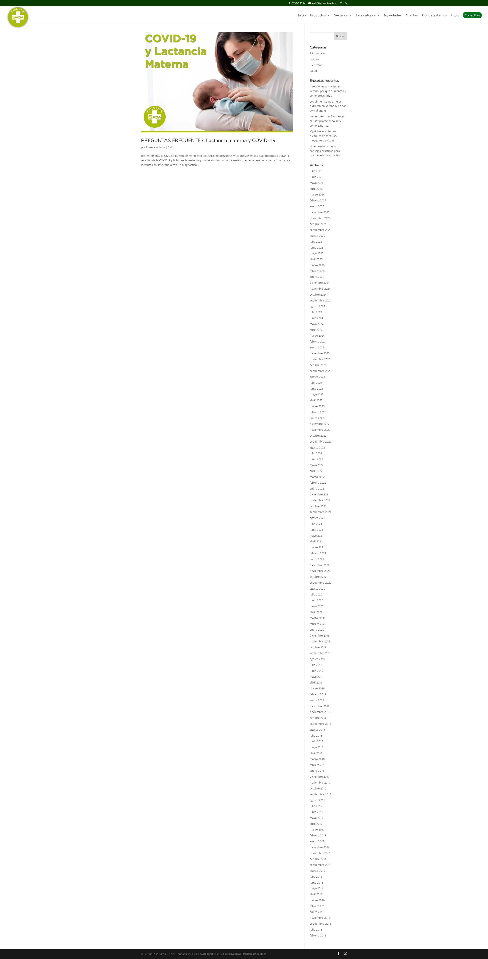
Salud (171, 147)
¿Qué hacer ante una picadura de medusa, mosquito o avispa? (323, 135)
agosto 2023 (317, 377)
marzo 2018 (317, 759)
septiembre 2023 (320, 371)
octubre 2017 (318, 788)
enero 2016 (317, 912)
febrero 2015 (318, 935)
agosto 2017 (317, 800)
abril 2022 (316, 471)
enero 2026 (317, 206)
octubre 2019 (318, 647)
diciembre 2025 (320, 212)
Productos (318, 16)
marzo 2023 (317, 406)
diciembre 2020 (320, 565)
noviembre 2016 (320, 853)
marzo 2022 (317, 477)
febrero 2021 (318, 553)
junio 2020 (316, 600)
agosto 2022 (317, 447)
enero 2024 (317, 347)
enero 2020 (317, 629)
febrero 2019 (318, 694)
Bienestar (316, 65)
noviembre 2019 (320, 641)
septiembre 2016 (320, 865)
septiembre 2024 (320, 300)
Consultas (472, 16)
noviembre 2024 (320, 288)
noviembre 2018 (320, 712)
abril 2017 (316, 824)
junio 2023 (316, 388)
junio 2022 (316, 459)
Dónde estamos (434, 16)
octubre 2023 (318, 365)
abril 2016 (316, 894)
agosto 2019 (317, 659)
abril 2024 (316, 330)
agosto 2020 (317, 588)
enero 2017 (317, 841)
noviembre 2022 (320, 429)
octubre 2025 (318, 224)
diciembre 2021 (320, 494)
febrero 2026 (318, 200)
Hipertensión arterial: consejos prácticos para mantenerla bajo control (325, 151)
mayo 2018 (316, 747)
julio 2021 (316, 524)
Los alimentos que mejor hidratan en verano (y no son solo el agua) (328, 106)
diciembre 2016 (320, 847)
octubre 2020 (318, 576)
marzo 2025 (317, 265)
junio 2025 (316, 247)
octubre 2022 (318, 435)
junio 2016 (316, 882)
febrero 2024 (318, 341)
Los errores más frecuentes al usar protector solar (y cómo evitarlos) (327, 121)
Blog (455, 16)
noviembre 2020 (320, 571)
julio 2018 (316, 735)
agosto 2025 (317, 236)
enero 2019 (317, 700)
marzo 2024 (317, 335)
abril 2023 (316, 400)
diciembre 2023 (320, 353)
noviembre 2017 (320, 782)
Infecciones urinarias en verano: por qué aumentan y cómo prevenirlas (328, 91)
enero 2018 (317, 770)
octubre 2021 (318, 506)
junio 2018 (316, 741)
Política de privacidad (227, 954)
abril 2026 (316, 189)
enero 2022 (317, 488)
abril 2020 (316, 612)
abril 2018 (316, 753)
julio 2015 (316, 929)
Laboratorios (366, 16)
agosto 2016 (317, 871)
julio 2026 (316, 171)
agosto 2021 (317, 518)
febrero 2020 (318, 624)
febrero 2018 (318, 765)
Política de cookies (254, 954)
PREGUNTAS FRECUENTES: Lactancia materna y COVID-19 (208, 140)
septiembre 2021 (320, 512)
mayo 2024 (316, 324)
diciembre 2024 (320, 282)
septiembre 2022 (320, 441)
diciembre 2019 (320, 635)
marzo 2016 (317, 900)
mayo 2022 (316, 465)
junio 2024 (316, 318)
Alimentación (318, 53)
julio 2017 (316, 806)
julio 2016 (316, 876)
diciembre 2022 (320, 424)
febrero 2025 (318, 271)
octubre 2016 (318, 859)
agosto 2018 (317, 729)
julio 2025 (316, 241)
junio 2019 (316, 671)
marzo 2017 (317, 829)
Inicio (302, 16)
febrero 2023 (318, 412)
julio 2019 (316, 665)
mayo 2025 (316, 253)
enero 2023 (317, 418)
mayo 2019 (316, 677)
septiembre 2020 (320, 582)
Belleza (314, 59)
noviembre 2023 (320, 359)
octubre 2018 (318, 718)
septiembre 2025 (320, 230)
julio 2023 (316, 383)
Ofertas (412, 16)
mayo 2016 (316, 888)
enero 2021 (317, 559)
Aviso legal (206, 954)
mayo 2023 (316, 394)
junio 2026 (316, 177)
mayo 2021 (316, 535)
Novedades (393, 16)
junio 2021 (316, 530)
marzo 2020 (317, 618)
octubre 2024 (318, 294)
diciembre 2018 (320, 706)
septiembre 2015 (320, 923)
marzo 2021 (317, 547)
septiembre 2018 (320, 724)
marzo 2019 (317, 688)
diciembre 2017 (320, 776)
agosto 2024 (317, 306)
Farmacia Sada (155, 147)
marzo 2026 (317, 194)
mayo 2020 (316, 606)
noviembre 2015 (320, 917)
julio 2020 (316, 594)
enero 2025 (317, 277)
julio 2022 (316, 453)
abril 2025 (316, 259)
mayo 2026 (316, 183)
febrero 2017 (318, 835)
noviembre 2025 (320, 218)
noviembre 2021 (320, 500)
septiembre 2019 (320, 653)
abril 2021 (316, 541)
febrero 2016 (318, 906)
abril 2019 (316, 682)
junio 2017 (316, 812)
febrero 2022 (318, 482)
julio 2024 (316, 312)
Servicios (341, 16)
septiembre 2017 (320, 794)
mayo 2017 (316, 818)
